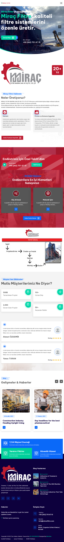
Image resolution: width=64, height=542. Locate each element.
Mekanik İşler (48, 200)
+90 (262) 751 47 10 (31, 42)
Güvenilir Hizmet (48, 451)
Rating (50, 338)
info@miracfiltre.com (46, 521)
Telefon (41, 512)
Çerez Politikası (18, 539)
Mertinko (49, 536)
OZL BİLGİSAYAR (34, 536)
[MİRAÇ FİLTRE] (5, 3)
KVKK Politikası (30, 539)
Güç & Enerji (16, 200)
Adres (40, 525)
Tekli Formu (36, 165)
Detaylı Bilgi (7, 37)
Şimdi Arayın (12, 163)
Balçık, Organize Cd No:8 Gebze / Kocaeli (49, 528)
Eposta (41, 519)
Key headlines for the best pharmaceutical (15, 421)
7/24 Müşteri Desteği (19, 442)
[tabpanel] (32, 331)
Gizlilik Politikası (6, 539)
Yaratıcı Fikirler (16, 451)
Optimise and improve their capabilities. (47, 421)
